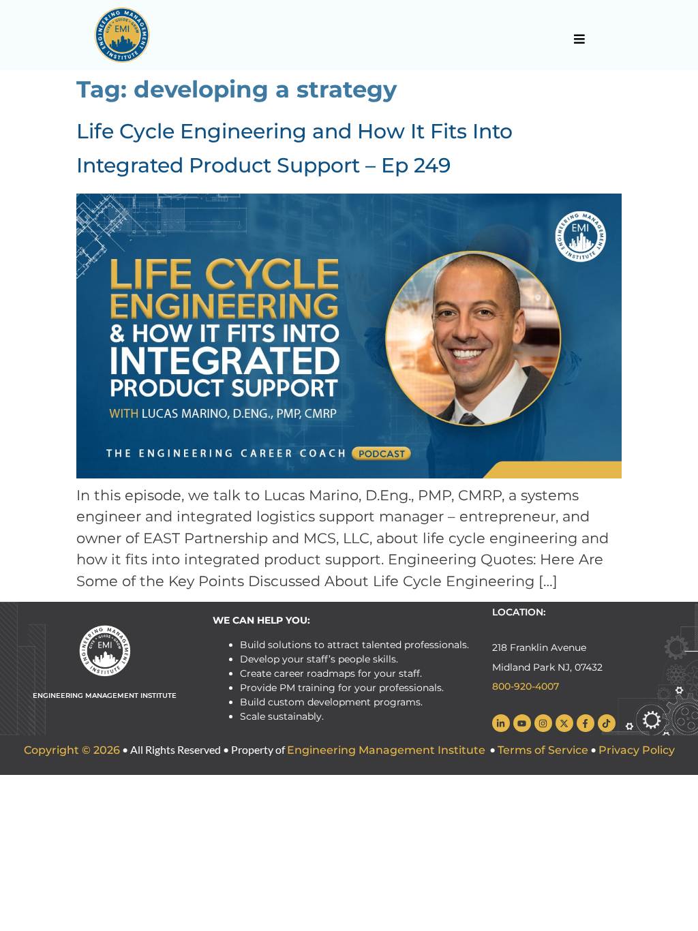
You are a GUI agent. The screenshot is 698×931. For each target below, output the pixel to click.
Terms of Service (543, 750)
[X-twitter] (564, 723)
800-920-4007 (525, 686)
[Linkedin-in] (501, 723)
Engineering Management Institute (386, 750)
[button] (579, 39)
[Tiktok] (607, 723)
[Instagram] (543, 723)
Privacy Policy (636, 750)
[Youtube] (522, 723)
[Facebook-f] (585, 723)
